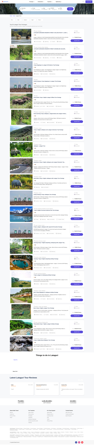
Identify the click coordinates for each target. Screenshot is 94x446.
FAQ (48, 417)
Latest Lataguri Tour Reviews (23, 378)
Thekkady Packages (47, 428)
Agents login (49, 412)
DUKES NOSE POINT (80, 436)
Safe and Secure (69, 412)
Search (70, 8)
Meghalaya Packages (19, 428)
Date (44, 8)
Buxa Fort (15, 371)
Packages (31, 1)
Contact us (12, 414)
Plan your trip (31, 414)
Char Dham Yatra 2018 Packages (58, 429)
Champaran (67, 436)
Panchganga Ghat (12, 436)
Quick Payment (68, 415)
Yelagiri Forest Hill (40, 436)
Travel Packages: (12, 428)
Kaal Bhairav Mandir (20, 436)
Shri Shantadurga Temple (14, 437)
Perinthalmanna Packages (14, 430)
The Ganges (35, 436)
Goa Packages (53, 428)
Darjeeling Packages (66, 428)
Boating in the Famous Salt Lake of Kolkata (51, 436)
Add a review (31, 412)
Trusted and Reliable (70, 414)
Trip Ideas (49, 1)
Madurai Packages (26, 428)
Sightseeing (58, 1)
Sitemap (30, 422)
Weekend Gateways (32, 419)
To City (33, 8)
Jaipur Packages (35, 429)
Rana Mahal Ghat (61, 436)
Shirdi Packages (74, 429)
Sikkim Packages (79, 428)
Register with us (50, 414)
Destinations (40, 1)
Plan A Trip (89, 1)
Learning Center (50, 415)
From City (23, 8)
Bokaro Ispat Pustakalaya (27, 436)
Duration (52, 8)
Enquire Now (77, 40)
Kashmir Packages (73, 428)
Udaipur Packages (22, 429)
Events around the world (33, 420)
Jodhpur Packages (67, 429)
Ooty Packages (59, 428)
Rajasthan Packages (42, 429)
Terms (11, 417)
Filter (61, 8)
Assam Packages (33, 428)
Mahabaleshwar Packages (14, 429)
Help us (11, 412)
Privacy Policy (12, 415)
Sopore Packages (49, 429)
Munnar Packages (40, 428)
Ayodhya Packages (29, 429)
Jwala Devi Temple (73, 436)
